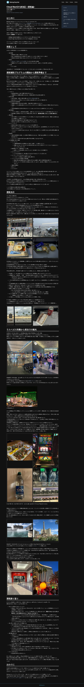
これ (36, 143)
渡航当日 (65, 16)
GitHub (76, 2)
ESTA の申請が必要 (32, 98)
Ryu (32, 207)
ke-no (13, 9)
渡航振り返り (66, 23)
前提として (66, 10)
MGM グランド (31, 380)
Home (63, 2)
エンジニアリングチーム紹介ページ (17, 677)
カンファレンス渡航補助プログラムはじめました (31, 23)
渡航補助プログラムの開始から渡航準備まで (70, 13)
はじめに (65, 7)
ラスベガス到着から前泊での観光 (70, 20)
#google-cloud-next (10, 12)
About (67, 2)
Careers (71, 2)
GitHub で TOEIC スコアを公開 (18, 61)
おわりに (65, 26)
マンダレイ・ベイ (36, 545)
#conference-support (19, 12)
